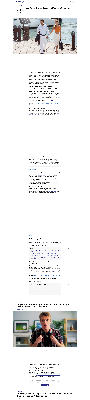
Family (40, 1)
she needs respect (52, 191)
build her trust (51, 100)
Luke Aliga (19, 398)
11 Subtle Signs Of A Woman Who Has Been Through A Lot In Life (44, 255)
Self (37, 1)
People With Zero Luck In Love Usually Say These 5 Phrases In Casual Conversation (44, 292)
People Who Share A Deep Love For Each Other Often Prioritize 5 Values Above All (45, 289)
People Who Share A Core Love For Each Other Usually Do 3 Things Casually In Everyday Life (45, 286)
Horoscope (34, 1)
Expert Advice (65, 1)
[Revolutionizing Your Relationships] (21, 2)
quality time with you (36, 244)
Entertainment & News (45, 1)
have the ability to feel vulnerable (43, 175)
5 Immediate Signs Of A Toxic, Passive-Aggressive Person (43, 253)
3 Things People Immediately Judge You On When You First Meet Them (45, 251)
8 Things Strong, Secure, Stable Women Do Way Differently (47, 275)
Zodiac (30, 1)
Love (27, 1)
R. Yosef (18, 15)
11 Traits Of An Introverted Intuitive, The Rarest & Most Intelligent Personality (45, 258)
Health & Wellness (53, 1)
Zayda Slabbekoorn (20, 309)
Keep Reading (45, 385)
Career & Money (60, 1)
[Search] (70, 2)
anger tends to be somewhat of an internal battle (48, 375)
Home (18, 5)
